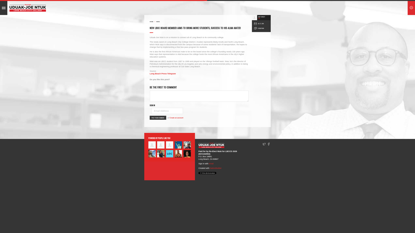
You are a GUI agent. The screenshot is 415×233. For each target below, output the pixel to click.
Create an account (176, 118)
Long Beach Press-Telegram (163, 74)
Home (151, 21)
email (211, 164)
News (158, 21)
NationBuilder (216, 168)
